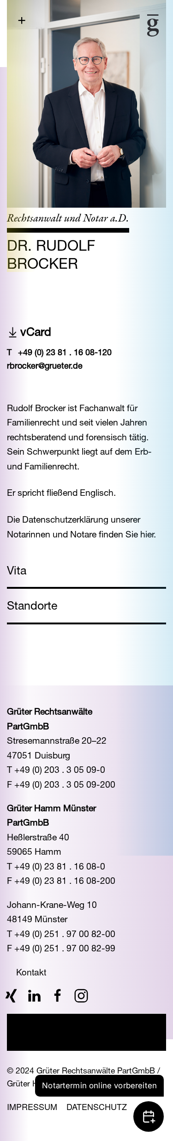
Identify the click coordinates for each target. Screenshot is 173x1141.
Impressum (32, 1106)
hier (147, 534)
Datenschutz (96, 1106)
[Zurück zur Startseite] (126, 25)
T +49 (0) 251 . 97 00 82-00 (61, 933)
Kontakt (31, 971)
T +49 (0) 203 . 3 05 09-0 (56, 769)
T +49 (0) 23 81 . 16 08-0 (56, 866)
